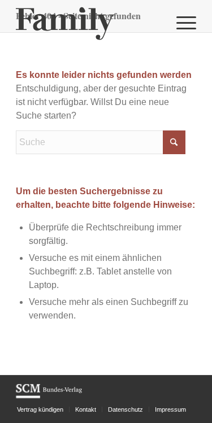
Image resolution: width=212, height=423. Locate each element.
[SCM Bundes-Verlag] (49, 396)
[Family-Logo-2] (88, 22)
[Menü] (180, 22)
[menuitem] (180, 22)
